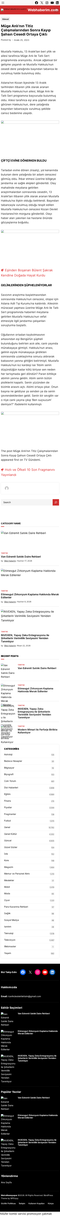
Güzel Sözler (10, 847)
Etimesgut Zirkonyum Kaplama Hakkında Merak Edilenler (30, 596)
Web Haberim (10, 561)
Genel (7, 827)
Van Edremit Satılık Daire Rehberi (21, 556)
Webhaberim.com (43, 10)
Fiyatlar (8, 807)
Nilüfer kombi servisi (13, 1213)
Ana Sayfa (6, 1182)
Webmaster (10, 946)
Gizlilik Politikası (8, 1203)
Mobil (7, 886)
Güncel (5, 19)
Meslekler (9, 880)
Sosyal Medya (11, 920)
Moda (7, 893)
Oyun (7, 900)
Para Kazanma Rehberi (16, 906)
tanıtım (4, 553)
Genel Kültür (10, 834)
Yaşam (7, 953)
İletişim (22, 1203)
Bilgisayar (9, 767)
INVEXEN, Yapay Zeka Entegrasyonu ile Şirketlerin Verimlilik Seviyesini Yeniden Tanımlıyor (25, 638)
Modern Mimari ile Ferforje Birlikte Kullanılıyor (37, 731)
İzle (6, 853)
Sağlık (7, 913)
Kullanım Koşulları (36, 1203)
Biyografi (8, 774)
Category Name (11, 523)
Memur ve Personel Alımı (17, 873)
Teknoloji (8, 933)
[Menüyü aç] (3, 3)
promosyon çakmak (39, 1213)
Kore (6, 860)
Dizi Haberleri (11, 787)
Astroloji (8, 754)
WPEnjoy (14, 1198)
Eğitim (7, 794)
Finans (7, 800)
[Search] (56, 502)
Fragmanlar (10, 814)
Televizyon (9, 939)
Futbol (7, 820)
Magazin (8, 867)
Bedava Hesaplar (13, 761)
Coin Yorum (10, 781)
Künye (51, 1203)
